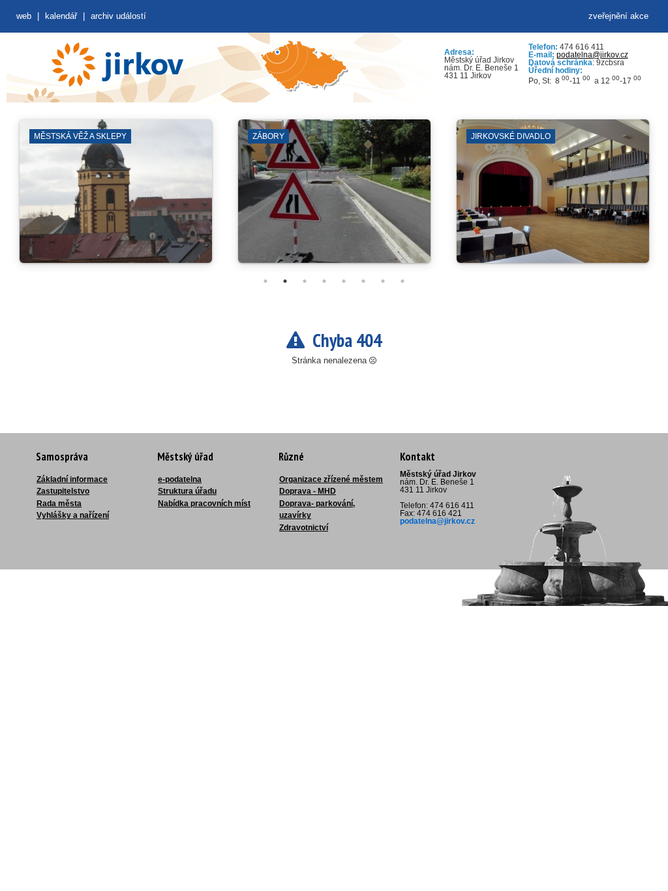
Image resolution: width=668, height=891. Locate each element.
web (23, 16)
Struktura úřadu (187, 491)
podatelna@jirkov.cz (592, 55)
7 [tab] (382, 281)
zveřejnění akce (618, 16)
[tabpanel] (116, 197)
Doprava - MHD (307, 491)
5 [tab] (343, 281)
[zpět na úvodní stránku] (117, 64)
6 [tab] (363, 281)
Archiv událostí (118, 16)
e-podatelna (180, 479)
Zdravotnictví (303, 528)
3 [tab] (304, 281)
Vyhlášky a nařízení (73, 515)
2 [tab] (285, 281)
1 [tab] (265, 281)
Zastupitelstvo (63, 491)
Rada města (59, 503)
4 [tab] (324, 281)
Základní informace (72, 479)
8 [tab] (402, 281)
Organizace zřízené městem (331, 479)
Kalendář (61, 16)
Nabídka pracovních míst (204, 503)
